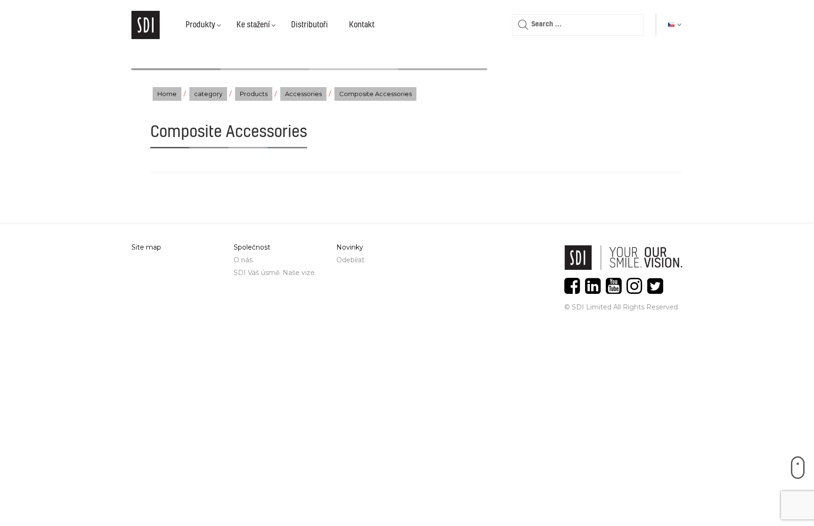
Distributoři (309, 25)
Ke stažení (253, 25)
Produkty (200, 25)
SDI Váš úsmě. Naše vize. (275, 272)
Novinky (349, 247)
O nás (243, 260)
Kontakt (361, 25)
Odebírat (350, 260)
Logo (145, 25)
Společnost (252, 247)
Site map (146, 247)
